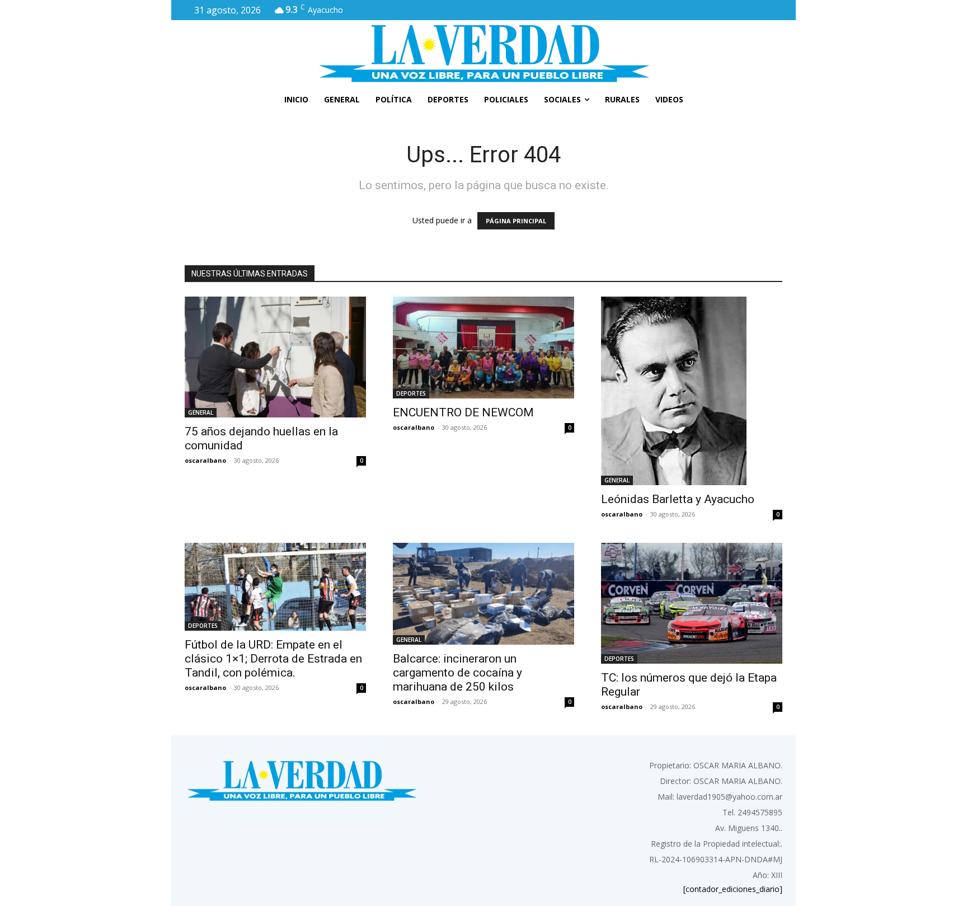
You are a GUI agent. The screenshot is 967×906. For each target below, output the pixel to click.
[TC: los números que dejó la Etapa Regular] (691, 603)
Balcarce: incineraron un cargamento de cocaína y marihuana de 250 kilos (457, 672)
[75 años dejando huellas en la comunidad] (275, 357)
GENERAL (200, 412)
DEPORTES (411, 393)
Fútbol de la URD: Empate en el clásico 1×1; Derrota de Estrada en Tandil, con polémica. (273, 658)
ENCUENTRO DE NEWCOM (463, 412)
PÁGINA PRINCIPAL (516, 221)
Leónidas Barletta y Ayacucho (677, 499)
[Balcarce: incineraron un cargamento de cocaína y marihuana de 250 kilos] (483, 594)
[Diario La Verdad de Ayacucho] (483, 53)
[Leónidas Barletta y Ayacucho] (691, 391)
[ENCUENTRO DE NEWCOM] (483, 347)
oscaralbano (205, 460)
